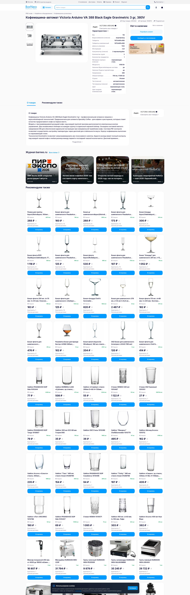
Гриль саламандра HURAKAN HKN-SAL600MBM (122, 561)
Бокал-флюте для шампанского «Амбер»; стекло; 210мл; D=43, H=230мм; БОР (64, 300)
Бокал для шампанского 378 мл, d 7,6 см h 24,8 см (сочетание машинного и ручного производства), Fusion (122, 300)
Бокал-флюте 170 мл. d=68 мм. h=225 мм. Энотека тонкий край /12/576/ (150, 300)
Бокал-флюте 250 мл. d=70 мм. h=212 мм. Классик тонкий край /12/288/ (38, 300)
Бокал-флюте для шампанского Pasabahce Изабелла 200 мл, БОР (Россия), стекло (65, 256)
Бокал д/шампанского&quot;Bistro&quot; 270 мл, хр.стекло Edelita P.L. (95, 213)
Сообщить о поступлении (146, 38)
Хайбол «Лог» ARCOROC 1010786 (37, 518)
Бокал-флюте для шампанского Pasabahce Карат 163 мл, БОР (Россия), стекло (122, 213)
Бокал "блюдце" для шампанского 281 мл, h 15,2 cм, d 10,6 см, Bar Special (150, 256)
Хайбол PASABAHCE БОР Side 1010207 (65, 518)
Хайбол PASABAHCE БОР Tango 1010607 (37, 431)
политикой (78, 591)
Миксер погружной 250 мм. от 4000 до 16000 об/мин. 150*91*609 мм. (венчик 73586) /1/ (38, 561)
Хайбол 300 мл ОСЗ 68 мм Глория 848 (66, 431)
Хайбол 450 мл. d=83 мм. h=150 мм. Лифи (121, 518)
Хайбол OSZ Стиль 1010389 (94, 430)
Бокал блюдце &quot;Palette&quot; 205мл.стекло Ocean (147, 213)
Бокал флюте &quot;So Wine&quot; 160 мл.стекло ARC (93, 343)
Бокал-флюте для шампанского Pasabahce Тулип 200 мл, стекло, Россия (121, 256)
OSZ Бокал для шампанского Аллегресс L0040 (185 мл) (122, 343)
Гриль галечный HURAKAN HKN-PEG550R (93, 561)
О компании (82, 2)
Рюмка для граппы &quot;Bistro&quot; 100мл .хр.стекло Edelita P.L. (37, 213)
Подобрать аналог (146, 32)
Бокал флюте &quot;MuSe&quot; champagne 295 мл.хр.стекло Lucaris (95, 256)
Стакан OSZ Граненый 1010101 (148, 388)
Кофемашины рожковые (62, 13)
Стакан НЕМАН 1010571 (92, 517)
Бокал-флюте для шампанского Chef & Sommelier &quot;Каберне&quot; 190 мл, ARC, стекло (151, 343)
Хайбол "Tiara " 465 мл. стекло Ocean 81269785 (64, 474)
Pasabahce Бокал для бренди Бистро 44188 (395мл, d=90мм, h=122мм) (66, 343)
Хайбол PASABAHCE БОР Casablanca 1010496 (93, 474)
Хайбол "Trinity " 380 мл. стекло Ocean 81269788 (121, 474)
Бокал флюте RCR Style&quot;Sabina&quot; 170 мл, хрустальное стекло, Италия (38, 256)
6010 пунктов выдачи (44, 2)
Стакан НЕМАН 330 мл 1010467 (120, 388)
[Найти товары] (148, 7)
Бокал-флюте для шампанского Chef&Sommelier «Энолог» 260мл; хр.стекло (37, 343)
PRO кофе (29, 13)
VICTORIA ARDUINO (106, 26)
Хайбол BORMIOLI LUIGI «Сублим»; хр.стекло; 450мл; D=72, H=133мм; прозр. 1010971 (65, 388)
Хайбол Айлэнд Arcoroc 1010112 (148, 431)
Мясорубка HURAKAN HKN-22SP (66, 561)
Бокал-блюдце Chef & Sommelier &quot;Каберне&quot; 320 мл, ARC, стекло (93, 300)
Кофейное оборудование (43, 13)
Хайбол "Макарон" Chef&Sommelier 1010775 (121, 431)
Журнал (124, 2)
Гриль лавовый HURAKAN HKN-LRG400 (149, 561)
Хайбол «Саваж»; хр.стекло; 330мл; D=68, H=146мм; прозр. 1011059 (150, 474)
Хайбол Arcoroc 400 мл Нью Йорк (150, 518)
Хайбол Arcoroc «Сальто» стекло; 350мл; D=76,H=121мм (37, 474)
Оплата (99, 2)
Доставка (92, 2)
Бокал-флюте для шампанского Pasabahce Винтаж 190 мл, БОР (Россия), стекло (65, 213)
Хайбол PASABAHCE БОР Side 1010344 (37, 388)
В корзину (39, 229)
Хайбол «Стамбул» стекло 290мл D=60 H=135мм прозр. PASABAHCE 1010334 (94, 388)
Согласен (132, 588)
